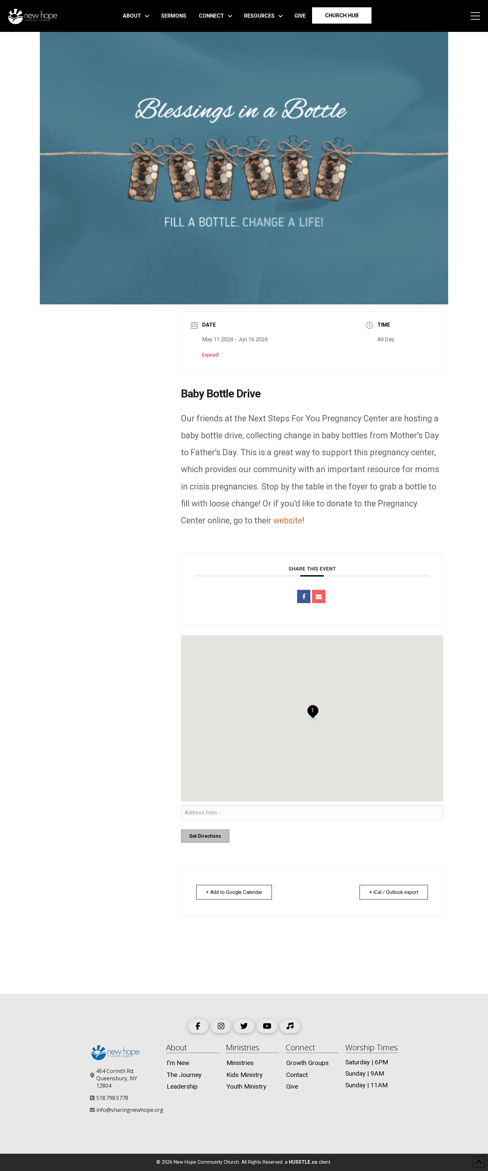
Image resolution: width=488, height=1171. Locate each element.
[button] (475, 16)
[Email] (318, 596)
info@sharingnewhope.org (129, 1110)
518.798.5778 (112, 1098)
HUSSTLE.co (303, 1162)
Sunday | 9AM (364, 1073)
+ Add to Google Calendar (234, 892)
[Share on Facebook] (303, 596)
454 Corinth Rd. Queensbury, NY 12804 (116, 1078)
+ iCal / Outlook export (393, 892)
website (287, 520)
